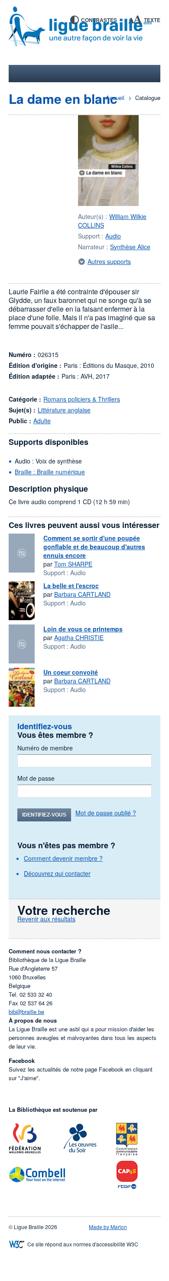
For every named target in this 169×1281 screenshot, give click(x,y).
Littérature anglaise (64, 410)
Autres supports (109, 261)
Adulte (42, 420)
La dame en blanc (63, 98)
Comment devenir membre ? (63, 858)
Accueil (115, 97)
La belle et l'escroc (71, 585)
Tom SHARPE (73, 564)
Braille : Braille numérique (50, 471)
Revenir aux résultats (46, 918)
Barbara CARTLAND (82, 594)
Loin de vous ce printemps (83, 628)
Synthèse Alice (130, 246)
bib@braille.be (26, 1011)
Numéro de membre (45, 747)
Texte (152, 20)
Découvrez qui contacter (57, 873)
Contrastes (99, 20)
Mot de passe (36, 778)
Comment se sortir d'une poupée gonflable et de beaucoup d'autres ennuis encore (94, 547)
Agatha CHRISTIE (79, 637)
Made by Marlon (108, 1226)
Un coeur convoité (70, 672)
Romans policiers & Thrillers (81, 399)
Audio (113, 236)
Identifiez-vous (44, 815)
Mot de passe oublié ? (105, 812)
